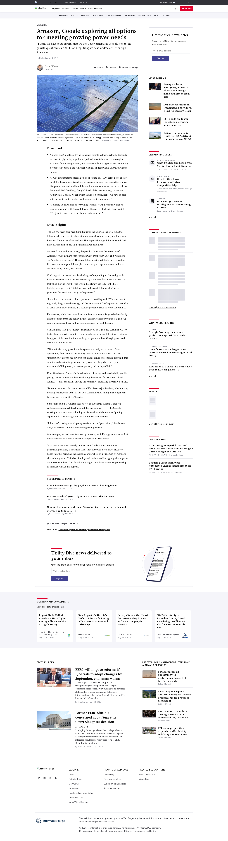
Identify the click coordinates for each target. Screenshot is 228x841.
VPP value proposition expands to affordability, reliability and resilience (172, 731)
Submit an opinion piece (115, 783)
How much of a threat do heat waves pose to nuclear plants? (170, 368)
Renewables (130, 15)
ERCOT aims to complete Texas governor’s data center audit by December (173, 714)
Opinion (66, 8)
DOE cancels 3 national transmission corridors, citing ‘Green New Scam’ (177, 107)
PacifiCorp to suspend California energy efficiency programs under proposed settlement (174, 696)
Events (83, 8)
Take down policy (115, 831)
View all (152, 217)
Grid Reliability (83, 15)
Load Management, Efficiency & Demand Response (84, 529)
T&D (72, 15)
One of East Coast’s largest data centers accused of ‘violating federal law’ (170, 352)
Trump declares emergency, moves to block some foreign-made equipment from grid (176, 90)
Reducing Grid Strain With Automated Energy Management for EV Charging (170, 465)
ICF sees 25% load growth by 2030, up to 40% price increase (80, 496)
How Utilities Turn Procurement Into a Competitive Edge (168, 182)
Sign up (188, 8)
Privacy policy (85, 831)
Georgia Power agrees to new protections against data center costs (168, 335)
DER (149, 15)
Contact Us (74, 783)
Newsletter (74, 788)
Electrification (97, 15)
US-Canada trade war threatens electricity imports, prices (175, 122)
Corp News (165, 15)
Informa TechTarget (125, 818)
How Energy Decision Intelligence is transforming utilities (174, 204)
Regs (156, 15)
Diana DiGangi (51, 66)
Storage (141, 15)
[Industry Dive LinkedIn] (39, 778)
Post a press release (166, 307)
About (72, 774)
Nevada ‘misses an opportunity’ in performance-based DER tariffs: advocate (172, 676)
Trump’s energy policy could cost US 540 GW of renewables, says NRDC (177, 136)
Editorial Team (75, 779)
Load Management (114, 15)
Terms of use (100, 831)
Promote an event (165, 423)
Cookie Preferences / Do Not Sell (140, 831)
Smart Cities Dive (70, 2)
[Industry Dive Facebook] (44, 778)
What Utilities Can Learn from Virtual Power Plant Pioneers (175, 164)
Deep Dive (55, 8)
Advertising (109, 774)
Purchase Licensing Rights (81, 793)
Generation (63, 15)
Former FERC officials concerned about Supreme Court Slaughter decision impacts (95, 719)
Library (75, 8)
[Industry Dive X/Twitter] (50, 778)
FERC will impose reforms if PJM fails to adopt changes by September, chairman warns (98, 674)
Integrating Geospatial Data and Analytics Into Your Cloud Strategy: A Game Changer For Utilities (171, 448)
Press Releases (95, 8)
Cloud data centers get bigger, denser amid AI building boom (82, 485)
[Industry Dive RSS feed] (55, 778)
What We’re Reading (78, 802)
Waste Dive (83, 2)
